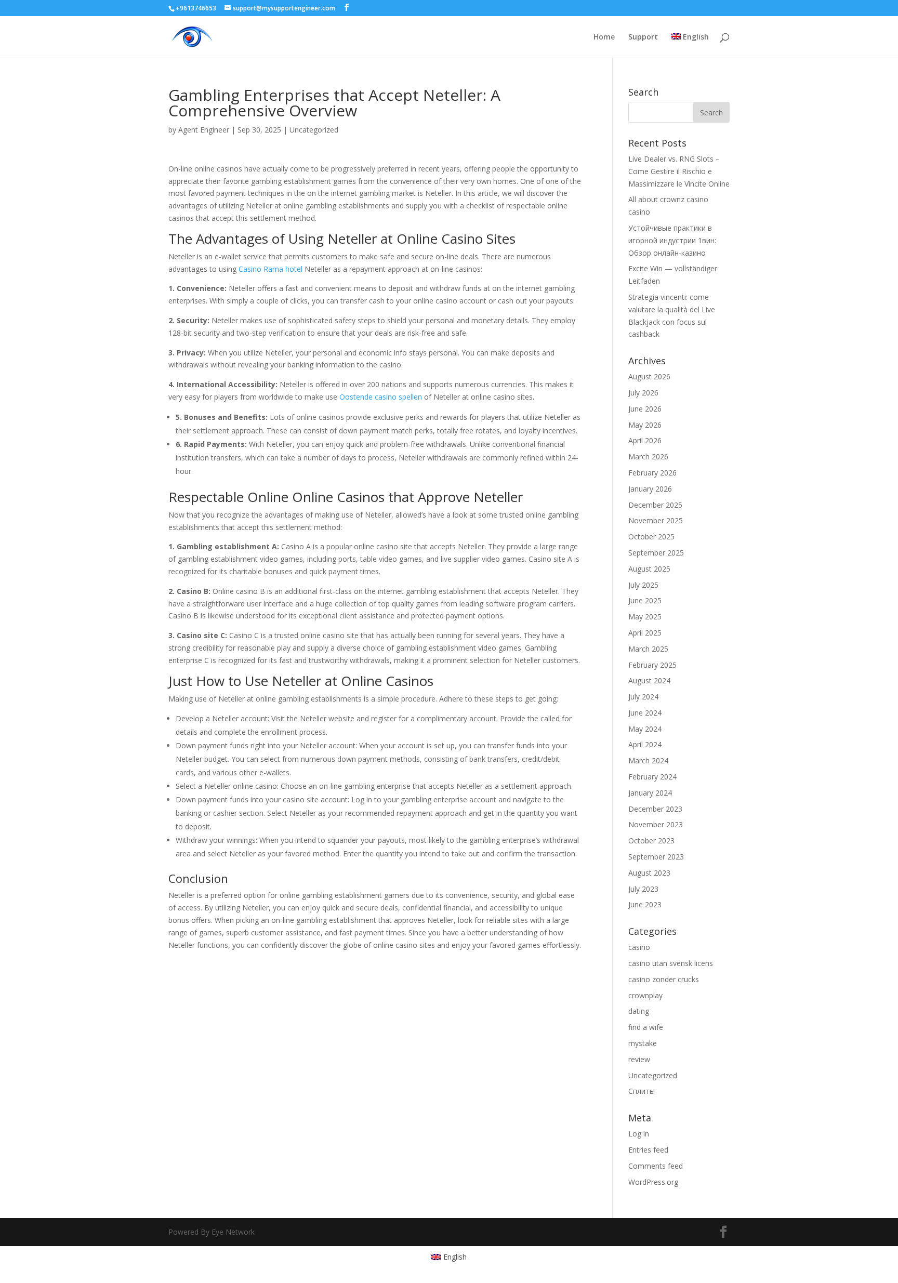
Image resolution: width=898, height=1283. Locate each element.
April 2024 (645, 744)
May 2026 (645, 425)
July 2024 (643, 697)
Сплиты (641, 1091)
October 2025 (651, 536)
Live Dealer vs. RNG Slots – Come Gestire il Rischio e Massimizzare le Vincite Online (679, 171)
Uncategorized (313, 130)
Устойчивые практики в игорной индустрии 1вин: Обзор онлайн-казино (672, 240)
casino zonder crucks (663, 979)
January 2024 (650, 793)
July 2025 (643, 585)
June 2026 (645, 409)
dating (638, 1011)
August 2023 (649, 873)
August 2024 (649, 680)
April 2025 (645, 633)
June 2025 (645, 600)
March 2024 (648, 760)
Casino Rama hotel (270, 269)
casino (639, 947)
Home (604, 37)
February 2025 (652, 665)
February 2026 (652, 473)
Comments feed (655, 1166)
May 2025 (645, 616)
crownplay (645, 995)
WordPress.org (653, 1182)
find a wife (645, 1027)
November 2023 (655, 824)
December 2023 (655, 809)
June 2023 (645, 904)
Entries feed (648, 1150)
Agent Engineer (203, 130)
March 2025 (648, 649)
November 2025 (655, 520)
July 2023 (643, 889)
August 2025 (649, 569)
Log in (638, 1134)
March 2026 (648, 456)
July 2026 (643, 393)
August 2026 (649, 376)
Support (643, 37)
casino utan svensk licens (670, 963)
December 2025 (655, 505)
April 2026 (645, 440)
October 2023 (651, 840)
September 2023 (656, 857)
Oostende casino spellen (380, 397)
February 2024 (652, 777)
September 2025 (656, 553)
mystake (642, 1043)
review (639, 1059)
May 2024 (645, 729)
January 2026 (650, 489)
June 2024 (645, 713)
